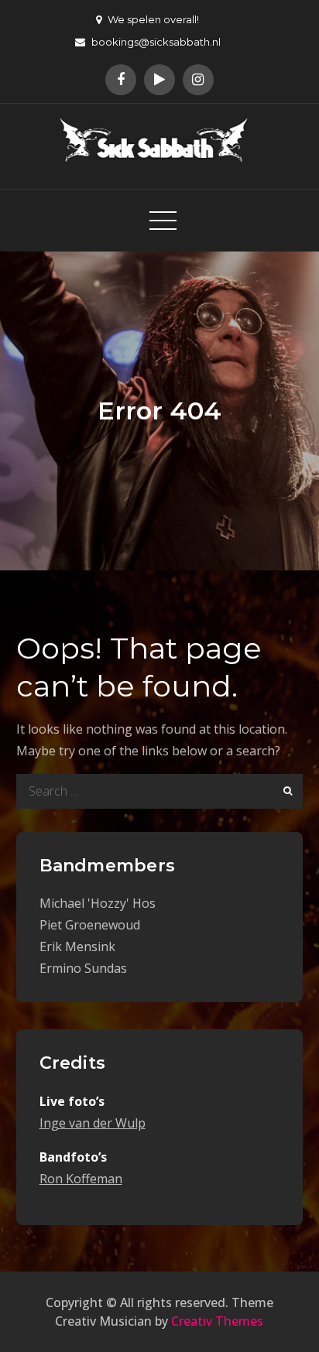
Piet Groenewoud (89, 924)
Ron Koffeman (80, 1178)
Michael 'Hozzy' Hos (97, 903)
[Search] (285, 791)
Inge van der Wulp (92, 1122)
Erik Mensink (77, 946)
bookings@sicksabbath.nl (156, 42)
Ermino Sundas (83, 968)
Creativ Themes (217, 1321)
